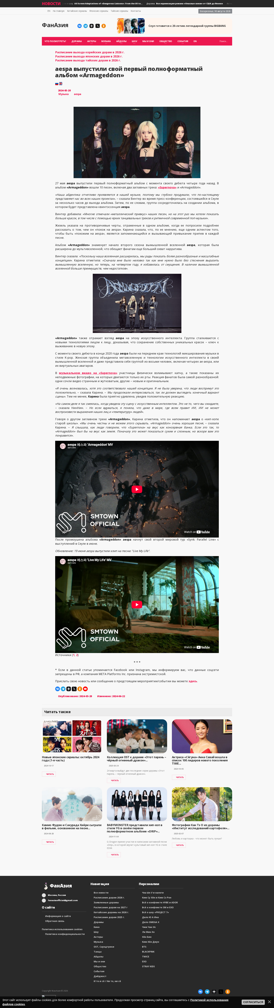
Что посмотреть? (55, 41)
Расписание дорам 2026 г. (109, 897)
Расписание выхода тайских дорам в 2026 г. (88, 60)
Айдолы (98, 956)
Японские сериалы (98, 10)
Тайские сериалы (119, 10)
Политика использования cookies (62, 929)
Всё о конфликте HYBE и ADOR (160, 902)
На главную (59, 10)
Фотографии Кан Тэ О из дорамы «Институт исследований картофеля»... (200, 826)
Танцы (98, 951)
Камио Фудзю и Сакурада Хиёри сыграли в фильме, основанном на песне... (71, 826)
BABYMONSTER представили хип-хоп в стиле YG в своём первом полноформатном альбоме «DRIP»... (134, 828)
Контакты (136, 10)
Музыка (64, 94)
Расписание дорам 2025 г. (109, 917)
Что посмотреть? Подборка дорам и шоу (72, 3)
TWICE (145, 956)
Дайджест (100, 976)
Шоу (96, 931)
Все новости (101, 892)
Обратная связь (54, 921)
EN (48, 10)
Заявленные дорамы (106, 902)
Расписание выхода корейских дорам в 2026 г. (89, 52)
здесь (193, 681)
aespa (77, 94)
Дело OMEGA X (150, 922)
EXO (144, 961)
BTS (144, 946)
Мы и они (148, 41)
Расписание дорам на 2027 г (110, 907)
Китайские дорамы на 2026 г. (111, 912)
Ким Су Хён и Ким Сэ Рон (156, 897)
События (99, 971)
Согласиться (253, 1002)
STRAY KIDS (148, 966)
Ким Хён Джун (150, 941)
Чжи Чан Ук (149, 927)
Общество (100, 966)
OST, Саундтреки (104, 946)
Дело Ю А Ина (150, 917)
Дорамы (170, 3)
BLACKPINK (148, 951)
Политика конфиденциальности (65, 934)
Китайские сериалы (77, 10)
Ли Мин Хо (148, 931)
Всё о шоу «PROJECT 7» (155, 912)
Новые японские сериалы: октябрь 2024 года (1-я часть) (70, 758)
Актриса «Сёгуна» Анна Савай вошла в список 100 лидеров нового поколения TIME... (200, 760)
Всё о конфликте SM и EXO (158, 907)
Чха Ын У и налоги (153, 892)
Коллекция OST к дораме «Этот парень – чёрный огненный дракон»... (136, 758)
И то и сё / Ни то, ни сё (107, 981)
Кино (97, 927)
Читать (50, 774)
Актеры (98, 936)
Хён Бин (146, 936)
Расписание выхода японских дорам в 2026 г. (89, 56)
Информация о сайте (58, 916)
